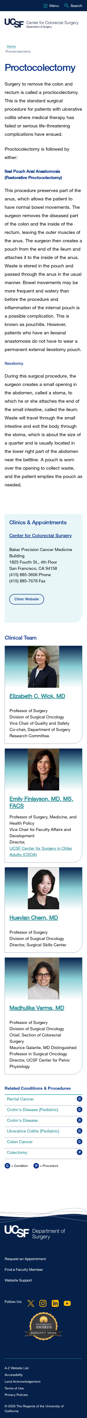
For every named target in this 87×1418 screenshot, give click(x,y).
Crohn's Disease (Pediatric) (32, 1109)
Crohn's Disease (22, 1120)
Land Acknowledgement (22, 1381)
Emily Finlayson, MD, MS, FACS (41, 802)
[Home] (42, 23)
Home (11, 46)
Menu (54, 5)
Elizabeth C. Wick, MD (37, 695)
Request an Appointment (25, 1258)
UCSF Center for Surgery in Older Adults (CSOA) (41, 851)
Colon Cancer (20, 1141)
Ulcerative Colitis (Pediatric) (33, 1130)
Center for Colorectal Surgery (40, 535)
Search (76, 5)
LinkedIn (55, 1303)
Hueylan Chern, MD (34, 917)
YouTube (67, 1303)
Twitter (31, 1303)
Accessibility (14, 1375)
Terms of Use (14, 1388)
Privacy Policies (16, 1395)
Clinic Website (26, 599)
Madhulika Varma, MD (37, 1007)
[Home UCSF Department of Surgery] (43, 1233)
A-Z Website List (17, 1368)
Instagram (43, 1303)
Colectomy (17, 1152)
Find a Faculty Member (24, 1269)
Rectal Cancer (20, 1098)
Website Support (18, 1280)
